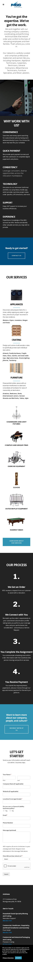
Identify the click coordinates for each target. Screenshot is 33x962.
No (13, 811)
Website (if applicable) (10, 791)
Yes (6, 811)
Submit (6, 874)
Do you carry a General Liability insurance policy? (13, 807)
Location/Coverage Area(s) (12, 799)
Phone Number (8, 823)
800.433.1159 (7, 921)
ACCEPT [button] (18, 958)
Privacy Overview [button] (8, 958)
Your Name (7, 774)
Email (5, 815)
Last (18, 780)
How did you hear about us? (13, 856)
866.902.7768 (7, 932)
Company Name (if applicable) (13, 784)
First (4, 780)
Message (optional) (9, 830)
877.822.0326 (7, 944)
